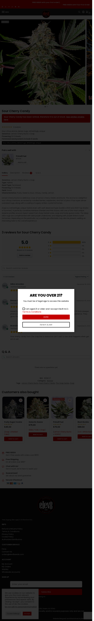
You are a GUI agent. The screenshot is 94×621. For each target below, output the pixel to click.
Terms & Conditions (31, 311)
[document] (46, 310)
